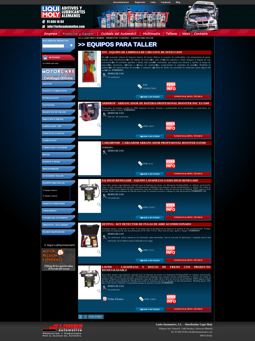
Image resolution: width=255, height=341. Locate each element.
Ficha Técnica (115, 299)
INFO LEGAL (206, 335)
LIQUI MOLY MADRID (94, 38)
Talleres (171, 34)
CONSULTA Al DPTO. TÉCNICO (188, 96)
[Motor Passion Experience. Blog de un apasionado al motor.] (58, 269)
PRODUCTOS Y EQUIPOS (117, 38)
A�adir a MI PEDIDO (150, 97)
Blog (178, 2)
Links (153, 2)
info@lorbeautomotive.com (200, 332)
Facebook (165, 2)
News (186, 34)
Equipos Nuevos (51, 190)
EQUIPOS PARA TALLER (142, 38)
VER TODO (90, 316)
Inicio (105, 17)
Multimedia (151, 34)
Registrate (140, 2)
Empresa (51, 34)
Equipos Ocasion (51, 196)
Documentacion (121, 2)
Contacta (200, 34)
